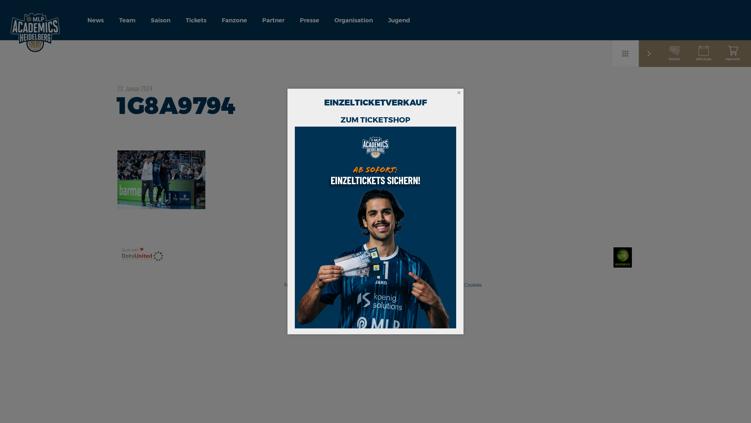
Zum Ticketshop (375, 120)
